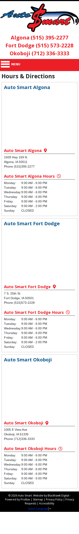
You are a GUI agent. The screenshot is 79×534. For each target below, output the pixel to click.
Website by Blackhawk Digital (51, 495)
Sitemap (38, 499)
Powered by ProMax (17, 499)
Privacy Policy (54, 499)
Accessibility (46, 503)
